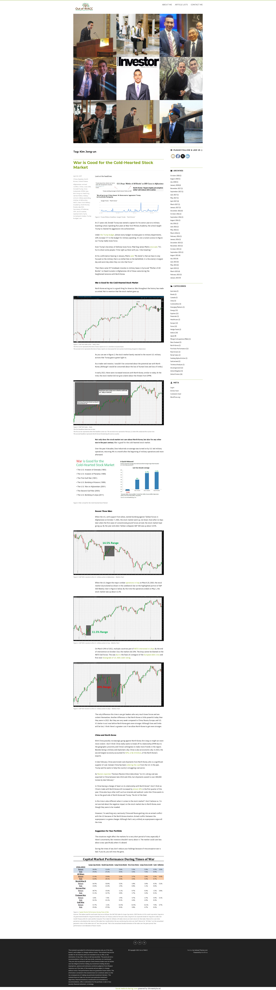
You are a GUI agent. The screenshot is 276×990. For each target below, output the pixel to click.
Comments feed (175, 394)
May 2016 (173, 230)
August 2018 (174, 179)
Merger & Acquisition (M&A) (179, 339)
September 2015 (175, 252)
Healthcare (174, 319)
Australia (173, 291)
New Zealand (174, 342)
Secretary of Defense (80, 209)
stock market (81, 211)
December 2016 (175, 211)
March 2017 (174, 204)
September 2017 (175, 191)
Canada (173, 297)
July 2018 (173, 182)
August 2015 (174, 255)
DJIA (89, 186)
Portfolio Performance (178, 349)
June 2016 (173, 227)
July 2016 (173, 223)
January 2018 (174, 185)
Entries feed (174, 391)
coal (85, 186)
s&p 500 (81, 207)
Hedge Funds (174, 329)
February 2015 (175, 274)
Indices (172, 333)
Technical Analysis (176, 364)
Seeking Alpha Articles (177, 358)
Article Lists (181, 5)
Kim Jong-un (77, 193)
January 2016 (174, 239)
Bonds (172, 294)
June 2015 (173, 262)
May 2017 (173, 198)
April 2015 (173, 268)
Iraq (87, 191)
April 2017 (173, 201)
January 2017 (174, 207)
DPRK (83, 191)
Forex (172, 326)
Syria (85, 214)
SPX (74, 211)
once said (153, 247)
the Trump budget (107, 235)
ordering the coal (133, 765)
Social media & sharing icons (127, 988)
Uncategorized (175, 368)
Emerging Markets (176, 307)
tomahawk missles (79, 216)
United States (83, 181)
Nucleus (189, 950)
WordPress (204, 952)
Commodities (174, 304)
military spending (85, 198)
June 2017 (173, 195)
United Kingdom (175, 371)
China (75, 179)
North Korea (85, 205)
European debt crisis (152, 655)
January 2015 (174, 278)
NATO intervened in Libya (144, 649)
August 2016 (174, 220)
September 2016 (175, 217)
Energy (172, 310)
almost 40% (137, 789)
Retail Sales (174, 355)
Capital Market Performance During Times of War (94, 912)
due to (118, 655)
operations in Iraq (132, 583)
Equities (80, 179)
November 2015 (175, 246)
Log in (172, 387)
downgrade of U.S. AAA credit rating (116, 658)
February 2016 (175, 236)
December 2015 (175, 243)
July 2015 (173, 258)
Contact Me (197, 5)
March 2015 (174, 271)
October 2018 (174, 175)
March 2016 (174, 233)
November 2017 (175, 188)
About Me (167, 5)
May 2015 (173, 265)
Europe (172, 323)
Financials (173, 316)
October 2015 (174, 249)
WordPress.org (175, 397)
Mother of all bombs (80, 200)
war (80, 218)
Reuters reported (104, 774)
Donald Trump (78, 189)
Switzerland (174, 361)
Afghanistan (77, 184)
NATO (75, 202)
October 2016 (174, 214)
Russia (75, 207)
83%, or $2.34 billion (133, 753)
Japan (172, 336)
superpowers (78, 214)
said (132, 256)
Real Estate (174, 352)
